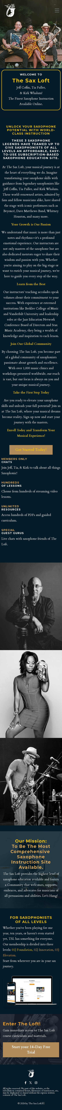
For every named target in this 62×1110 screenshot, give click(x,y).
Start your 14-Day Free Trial (31, 1049)
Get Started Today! (31, 449)
